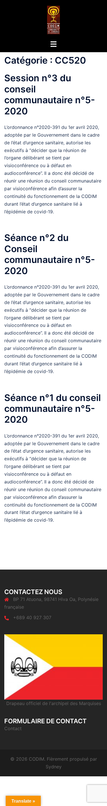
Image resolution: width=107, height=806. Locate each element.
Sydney (54, 766)
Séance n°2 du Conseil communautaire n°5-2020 (49, 254)
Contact (13, 728)
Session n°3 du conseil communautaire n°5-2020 (49, 94)
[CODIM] (53, 19)
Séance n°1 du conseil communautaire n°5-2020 (52, 408)
